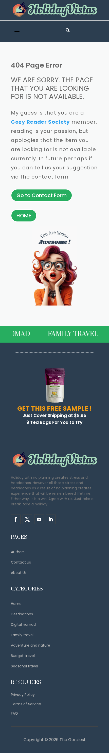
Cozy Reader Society (40, 121)
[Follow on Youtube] (39, 519)
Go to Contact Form (41, 195)
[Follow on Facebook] (16, 519)
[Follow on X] (27, 519)
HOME (23, 215)
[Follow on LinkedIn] (51, 519)
